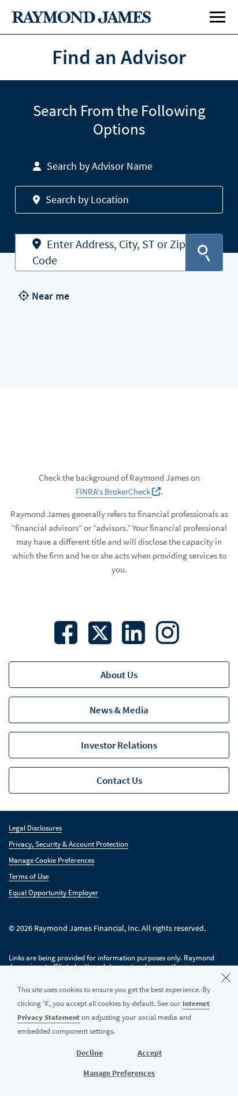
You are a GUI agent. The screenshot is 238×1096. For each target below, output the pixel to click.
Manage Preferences (119, 1073)
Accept (149, 1053)
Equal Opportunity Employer (53, 892)
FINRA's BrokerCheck (114, 491)
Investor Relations (119, 745)
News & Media (119, 710)
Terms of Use (29, 876)
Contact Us (119, 780)
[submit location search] (204, 252)
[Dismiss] (226, 977)
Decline (89, 1053)
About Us (119, 674)
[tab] (119, 166)
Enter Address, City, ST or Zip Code (108, 252)
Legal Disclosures (35, 828)
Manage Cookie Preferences (51, 860)
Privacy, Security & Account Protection (68, 844)
